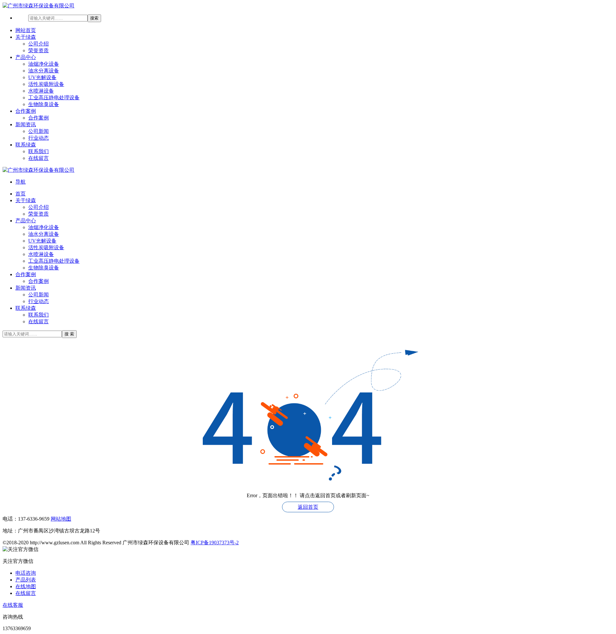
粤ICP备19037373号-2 (215, 542)
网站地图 (61, 519)
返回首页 (308, 507)
